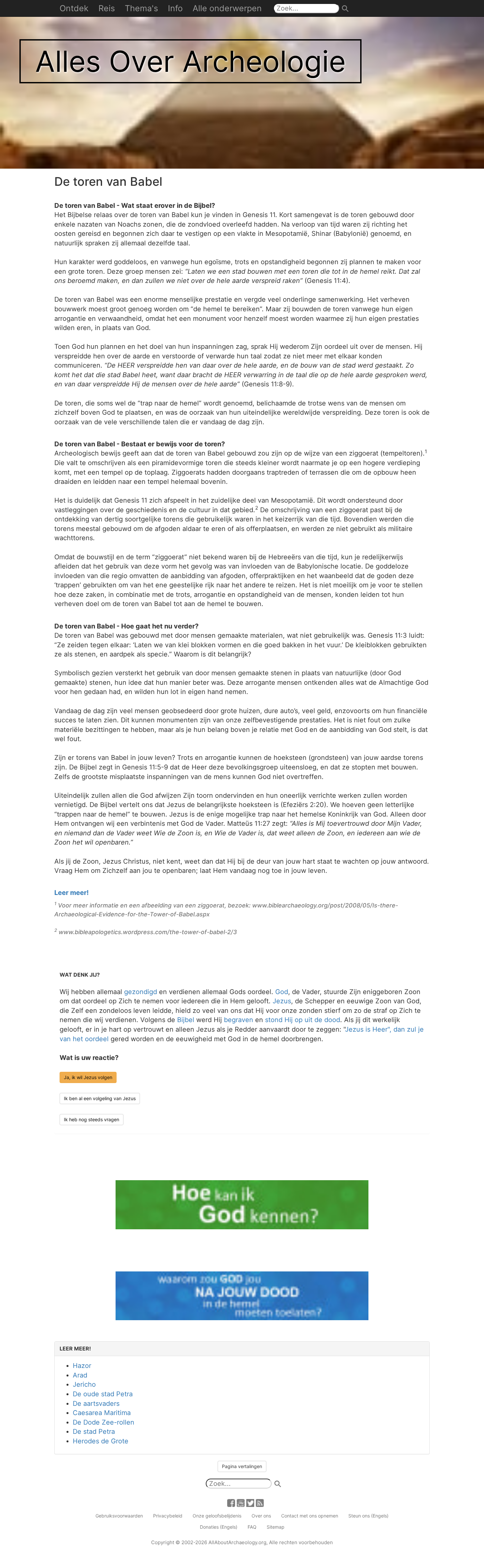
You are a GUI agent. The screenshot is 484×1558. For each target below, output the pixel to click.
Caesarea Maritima (102, 1413)
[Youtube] (241, 1502)
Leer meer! (71, 893)
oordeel (97, 1039)
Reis (106, 8)
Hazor (82, 1366)
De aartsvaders (96, 1403)
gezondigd (140, 992)
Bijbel (185, 1020)
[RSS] (260, 1502)
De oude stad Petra (103, 1394)
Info (175, 8)
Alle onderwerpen (227, 8)
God (281, 992)
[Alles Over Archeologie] (242, 84)
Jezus (282, 1001)
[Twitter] (250, 1502)
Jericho (84, 1384)
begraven (238, 1020)
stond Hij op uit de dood (302, 1020)
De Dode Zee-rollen (103, 1422)
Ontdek (74, 8)
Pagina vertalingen (242, 1466)
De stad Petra (94, 1431)
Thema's (141, 8)
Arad (80, 1375)
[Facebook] (231, 1502)
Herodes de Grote (100, 1441)
